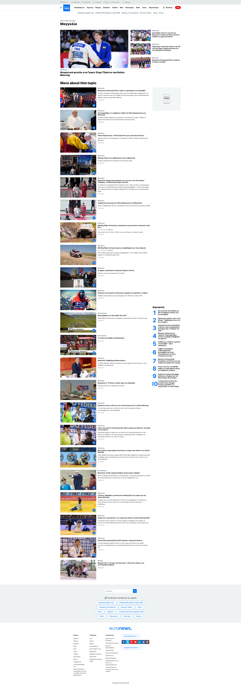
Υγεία (144, 7)
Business (106, 7)
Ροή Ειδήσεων (79, 7)
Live (178, 7)
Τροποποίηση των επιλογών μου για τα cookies (112, 669)
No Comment (102, 313)
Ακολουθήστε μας (95, 649)
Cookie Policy (110, 650)
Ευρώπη (90, 7)
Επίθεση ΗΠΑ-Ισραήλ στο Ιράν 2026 (108, 13)
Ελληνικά (64, 2)
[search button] (123, 2)
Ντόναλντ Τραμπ (145, 13)
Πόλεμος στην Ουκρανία (130, 13)
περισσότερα (110, 635)
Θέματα (75, 635)
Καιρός (92, 643)
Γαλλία (102, 616)
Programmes (77, 662)
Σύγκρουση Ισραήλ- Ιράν (86, 13)
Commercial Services (112, 643)
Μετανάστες (114, 616)
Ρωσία (161, 13)
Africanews (93, 656)
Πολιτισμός (129, 7)
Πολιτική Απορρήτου (112, 653)
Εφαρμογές (93, 651)
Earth (138, 7)
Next (121, 7)
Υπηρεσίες (93, 635)
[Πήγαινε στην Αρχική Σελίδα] (66, 8)
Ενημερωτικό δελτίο (131, 647)
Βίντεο (75, 659)
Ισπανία (138, 616)
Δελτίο (92, 641)
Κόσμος (98, 7)
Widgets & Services (95, 654)
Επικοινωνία (109, 655)
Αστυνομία (127, 616)
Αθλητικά (63, 69)
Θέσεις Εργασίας (111, 658)
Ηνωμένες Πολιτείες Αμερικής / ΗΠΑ (131, 611)
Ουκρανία (110, 611)
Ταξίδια (115, 7)
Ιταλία (155, 13)
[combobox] (133, 2)
